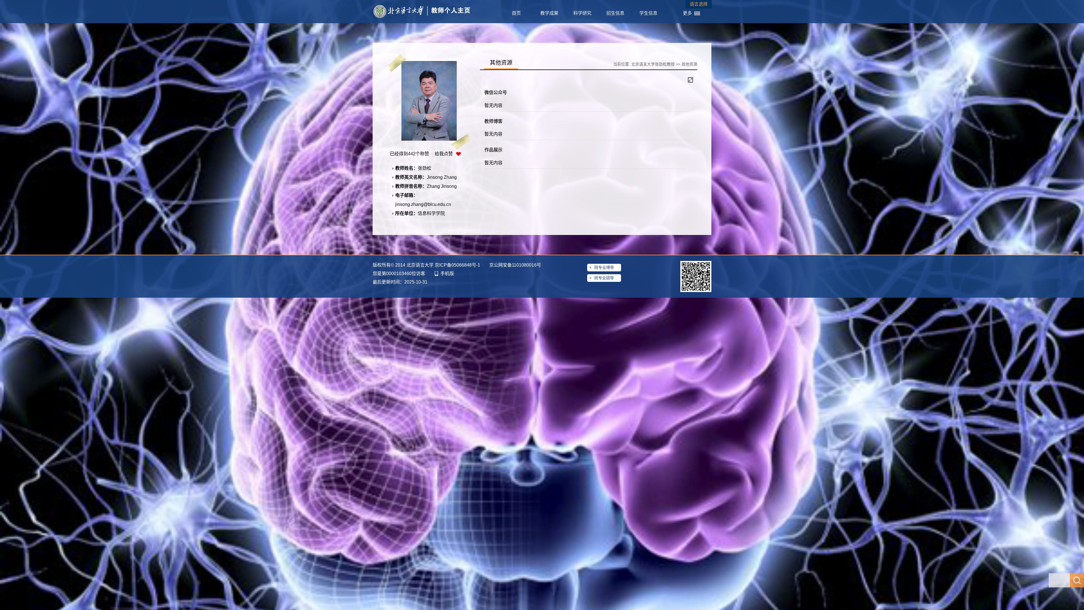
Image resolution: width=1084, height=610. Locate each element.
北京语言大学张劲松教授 (653, 64)
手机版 (447, 273)
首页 (516, 13)
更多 (687, 13)
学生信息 (648, 13)
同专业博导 (604, 267)
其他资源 (689, 64)
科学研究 (582, 13)
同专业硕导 (604, 278)
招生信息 (615, 13)
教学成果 (549, 13)
